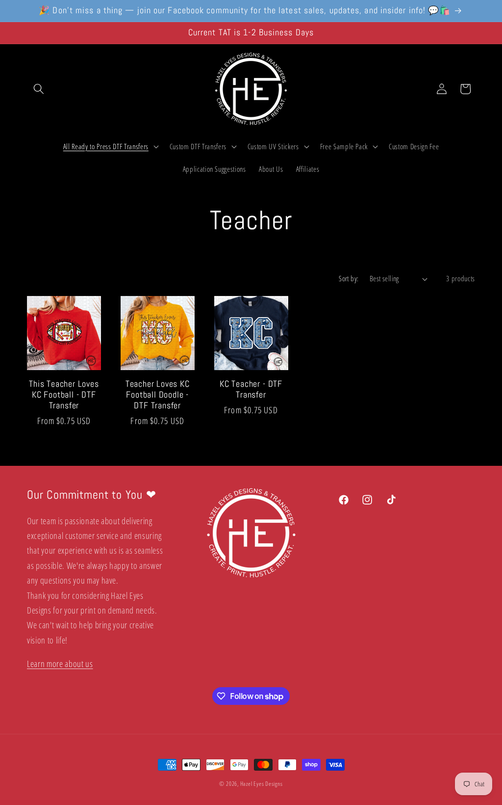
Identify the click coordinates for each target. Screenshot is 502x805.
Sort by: (349, 278)
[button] (38, 89)
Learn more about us (60, 664)
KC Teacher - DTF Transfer (251, 389)
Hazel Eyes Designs (261, 783)
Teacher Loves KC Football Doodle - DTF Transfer (158, 395)
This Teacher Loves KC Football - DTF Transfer (64, 395)
